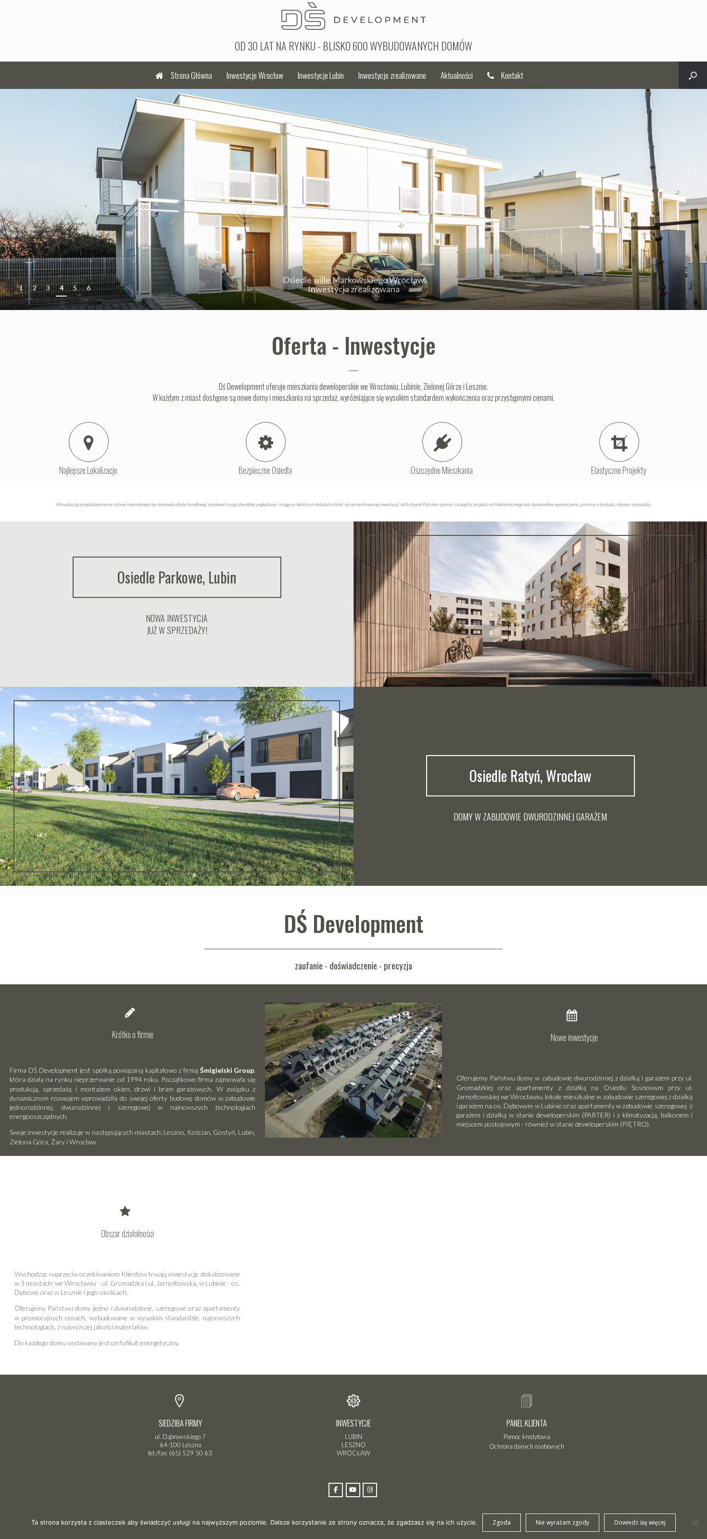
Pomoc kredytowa (527, 1436)
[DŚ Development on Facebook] (335, 1490)
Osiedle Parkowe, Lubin (177, 577)
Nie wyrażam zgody (562, 1522)
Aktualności (457, 75)
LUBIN (353, 1436)
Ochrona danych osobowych (526, 1446)
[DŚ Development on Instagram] (370, 1490)
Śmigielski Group (227, 1070)
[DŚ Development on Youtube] (353, 1490)
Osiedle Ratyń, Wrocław (530, 775)
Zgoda (501, 1522)
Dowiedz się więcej (640, 1522)
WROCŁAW (353, 1453)
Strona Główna (191, 75)
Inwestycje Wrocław (255, 75)
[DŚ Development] (353, 15)
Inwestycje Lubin (321, 75)
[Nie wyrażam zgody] (695, 1522)
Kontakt (512, 75)
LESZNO (353, 1445)
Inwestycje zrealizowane (392, 75)
